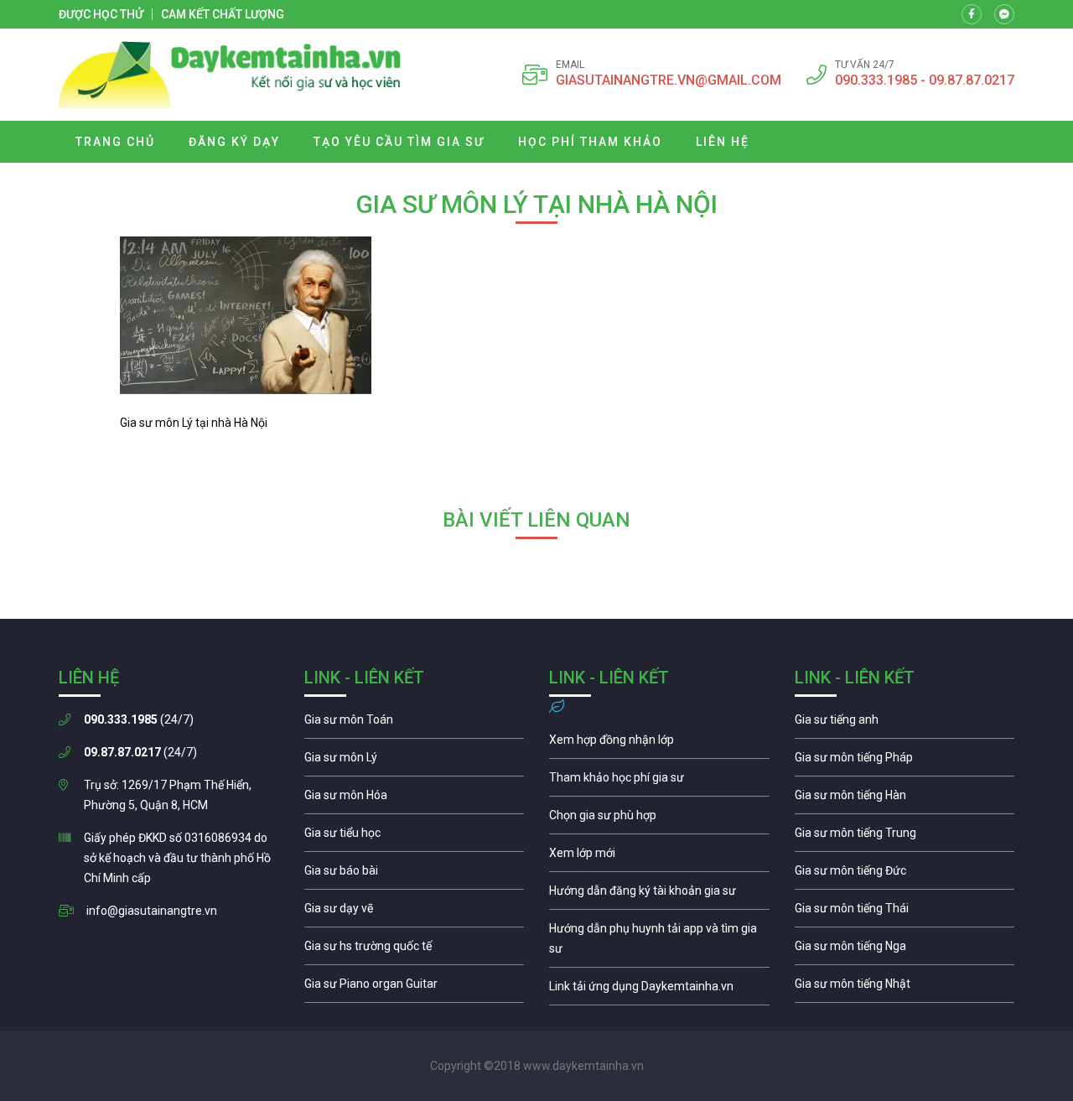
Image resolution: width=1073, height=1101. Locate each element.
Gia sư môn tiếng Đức (905, 874)
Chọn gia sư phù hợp (659, 819)
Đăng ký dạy (234, 141)
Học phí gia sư (659, 781)
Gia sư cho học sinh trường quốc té (414, 950)
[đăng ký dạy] (230, 74)
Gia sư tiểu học (414, 837)
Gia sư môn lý (414, 761)
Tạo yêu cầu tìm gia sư (399, 141)
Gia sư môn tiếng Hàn (905, 799)
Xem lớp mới (659, 857)
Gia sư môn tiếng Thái (905, 912)
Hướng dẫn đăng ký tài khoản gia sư (659, 894)
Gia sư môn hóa (414, 799)
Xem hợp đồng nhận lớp (659, 744)
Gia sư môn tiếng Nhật (905, 988)
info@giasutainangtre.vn (151, 910)
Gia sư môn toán (414, 723)
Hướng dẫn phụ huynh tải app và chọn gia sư (659, 942)
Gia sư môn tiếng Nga (659, 990)
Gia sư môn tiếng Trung (905, 837)
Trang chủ (115, 141)
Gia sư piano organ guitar (414, 988)
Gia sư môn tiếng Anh (905, 723)
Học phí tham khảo (590, 141)
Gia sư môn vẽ (414, 912)
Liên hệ (722, 141)
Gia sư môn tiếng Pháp (905, 761)
